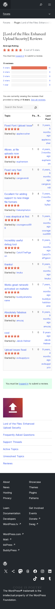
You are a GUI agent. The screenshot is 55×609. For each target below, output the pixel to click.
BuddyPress (11, 550)
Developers (9, 518)
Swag (33, 524)
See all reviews (38, 100)
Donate (34, 518)
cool (6, 332)
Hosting (7, 492)
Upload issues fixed (15, 349)
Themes (33, 487)
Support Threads (12, 441)
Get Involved (36, 508)
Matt (7, 539)
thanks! (8, 264)
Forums (6, 13)
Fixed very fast (13, 169)
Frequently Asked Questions (19, 434)
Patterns (34, 498)
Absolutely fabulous (15, 312)
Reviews (8, 463)
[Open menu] (50, 4)
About (6, 481)
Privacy (7, 498)
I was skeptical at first (16, 216)
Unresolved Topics (13, 456)
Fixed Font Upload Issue (18, 125)
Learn (6, 508)
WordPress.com (13, 534)
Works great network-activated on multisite (16, 286)
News (6, 487)
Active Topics (10, 449)
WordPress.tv (12, 524)
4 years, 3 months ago (46, 152)
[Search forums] (35, 107)
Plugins (33, 492)
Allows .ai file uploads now (11, 151)
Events (33, 513)
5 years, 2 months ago (46, 197)
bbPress (9, 544)
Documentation (11, 513)
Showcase (35, 481)
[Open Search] (41, 4)
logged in (19, 56)
